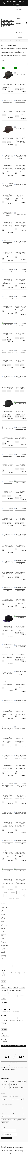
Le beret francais (5, 944)
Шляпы (15, 1110)
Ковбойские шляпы (6, 1113)
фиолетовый (22, 995)
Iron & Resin (3, 934)
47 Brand (3, 906)
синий (15, 995)
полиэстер (4, 1020)
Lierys (2, 939)
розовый (4, 995)
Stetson (3, 952)
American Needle (5, 908)
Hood (2, 931)
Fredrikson (3, 923)
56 (11, 972)
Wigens (2, 958)
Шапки (14, 1119)
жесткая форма (6, 1011)
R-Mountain (3, 949)
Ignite (2, 932)
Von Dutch (3, 953)
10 (23, 895)
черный (3, 998)
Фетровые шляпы (11, 1116)
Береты (3, 1116)
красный (18, 990)
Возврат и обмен (6, 1099)
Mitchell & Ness (4, 945)
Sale (7, 1035)
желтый (22, 987)
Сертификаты (5, 1087)
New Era (3, 946)
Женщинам (19, 14)
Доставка (19, 32)
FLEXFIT (3, 981)
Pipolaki (3, 948)
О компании (4, 1081)
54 (5, 972)
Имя (2, 1130)
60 (21, 972)
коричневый (11, 990)
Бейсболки (4, 1107)
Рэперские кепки (13, 1107)
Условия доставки (6, 1096)
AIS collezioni (4, 907)
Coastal (3, 918)
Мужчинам (19, 9)
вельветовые (13, 1017)
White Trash (3, 955)
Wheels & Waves (4, 956)
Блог (20, 27)
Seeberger (3, 951)
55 (8, 972)
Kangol (2, 935)
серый (9, 995)
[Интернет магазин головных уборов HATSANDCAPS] (7, 22)
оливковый (13, 993)
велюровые (21, 1017)
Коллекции (19, 23)
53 (2, 972)
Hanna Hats (3, 928)
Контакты (12, 1081)
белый (9, 987)
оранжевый (20, 993)
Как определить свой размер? (17, 1087)
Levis (2, 941)
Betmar (2, 913)
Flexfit (2, 921)
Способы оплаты (16, 1096)
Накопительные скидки (17, 1099)
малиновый (5, 993)
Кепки (20, 1107)
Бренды (19, 18)
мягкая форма (15, 1011)
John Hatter (3, 942)
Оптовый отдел (14, 1084)
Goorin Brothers (4, 925)
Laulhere (3, 938)
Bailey (2, 910)
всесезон (4, 1029)
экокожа (4, 1023)
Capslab (3, 915)
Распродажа (5, 1122)
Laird (2, 937)
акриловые (4, 1017)
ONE (3, 975)
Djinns (2, 920)
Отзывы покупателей (21, 1081)
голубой (16, 987)
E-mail (2, 1134)
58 (15, 972)
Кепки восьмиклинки (7, 1110)
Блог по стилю (5, 1084)
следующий (11, 898)
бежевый (4, 987)
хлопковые (12, 1020)
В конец (17, 898)
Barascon (3, 911)
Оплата (20, 37)
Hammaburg (3, 927)
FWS (2, 924)
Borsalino (3, 914)
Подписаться (6, 1138)
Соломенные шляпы (6, 1119)
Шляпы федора (21, 1119)
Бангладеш (4, 1041)
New (3, 1035)
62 (24, 972)
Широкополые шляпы (18, 1113)
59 (18, 972)
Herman (3, 930)
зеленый (4, 990)
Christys (3, 917)
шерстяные (20, 1020)
